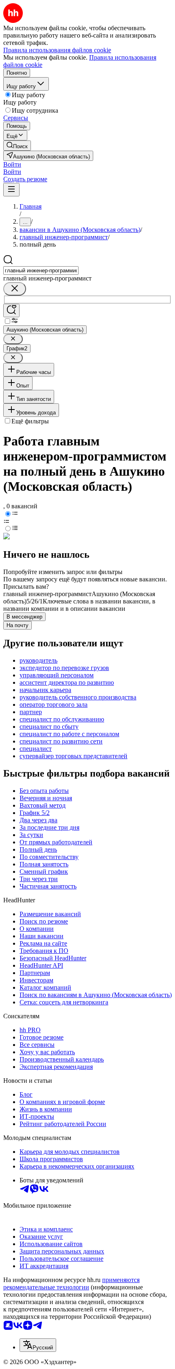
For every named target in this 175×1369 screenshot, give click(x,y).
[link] (17, 145)
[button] (12, 164)
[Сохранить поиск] (11, 310)
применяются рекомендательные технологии (71, 1283)
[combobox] (41, 270)
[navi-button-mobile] (11, 189)
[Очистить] (14, 289)
